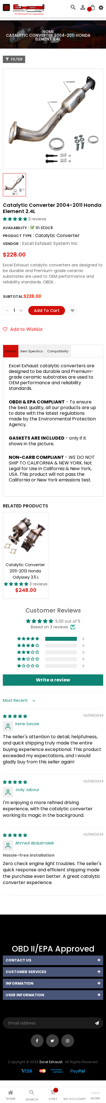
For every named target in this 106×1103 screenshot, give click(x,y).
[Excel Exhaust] (53, 1071)
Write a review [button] (53, 680)
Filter (16, 59)
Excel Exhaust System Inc (50, 243)
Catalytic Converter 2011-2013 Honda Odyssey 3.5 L (26, 571)
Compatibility (57, 351)
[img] (15, 716)
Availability (15, 228)
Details (10, 351)
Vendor (11, 243)
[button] (15, 219)
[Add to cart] (34, 553)
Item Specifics (31, 351)
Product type (17, 235)
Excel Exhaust (51, 1061)
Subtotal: (13, 296)
